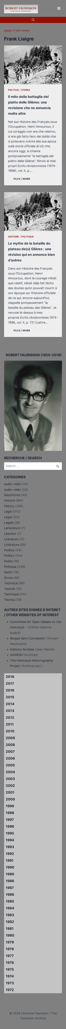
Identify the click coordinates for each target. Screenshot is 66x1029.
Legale (8, 522)
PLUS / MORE (22, 178)
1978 (10, 949)
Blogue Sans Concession (27, 638)
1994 (10, 840)
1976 (10, 963)
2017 (10, 683)
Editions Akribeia (22, 649)
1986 (10, 895)
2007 (10, 752)
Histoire (13, 236)
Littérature (11, 544)
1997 (10, 820)
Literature (11, 539)
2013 (10, 711)
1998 (10, 813)
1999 (10, 806)
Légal (8, 511)
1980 (10, 935)
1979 (10, 942)
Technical (11, 583)
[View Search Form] (33, 20)
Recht (8, 572)
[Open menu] (59, 8)
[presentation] (33, 64)
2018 (10, 677)
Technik (9, 589)
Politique (27, 236)
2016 (10, 690)
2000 (10, 799)
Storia (25, 90)
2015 (10, 697)
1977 (10, 956)
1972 (10, 990)
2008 (10, 745)
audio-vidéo (12, 484)
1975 (10, 969)
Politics (9, 555)
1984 (10, 908)
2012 (10, 718)
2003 (10, 779)
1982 (10, 922)
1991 (10, 860)
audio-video (12, 489)
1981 (10, 929)
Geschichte (12, 495)
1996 (10, 826)
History (9, 506)
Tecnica (9, 599)
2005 (10, 765)
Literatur (10, 533)
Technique (11, 594)
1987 (10, 888)
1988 (10, 881)
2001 (10, 792)
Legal (8, 517)
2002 (10, 786)
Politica (13, 90)
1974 (10, 976)
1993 (10, 847)
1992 (10, 854)
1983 (10, 915)
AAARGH (16, 655)
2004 (10, 772)
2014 (10, 704)
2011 (10, 724)
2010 (10, 731)
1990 (10, 867)
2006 (10, 758)
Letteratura (12, 528)
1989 (10, 874)
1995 (10, 833)
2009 (10, 738)
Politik (8, 561)
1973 (10, 983)
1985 (10, 901)
